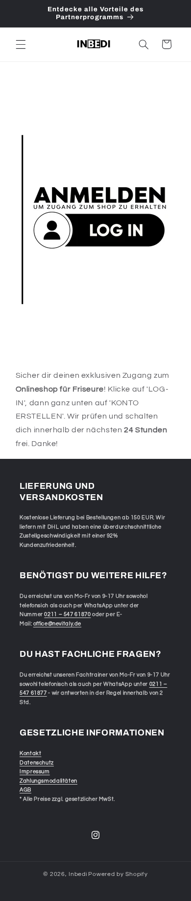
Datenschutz (37, 762)
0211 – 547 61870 (67, 614)
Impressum (35, 771)
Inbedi (78, 874)
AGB (25, 789)
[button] (20, 44)
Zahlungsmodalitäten (48, 781)
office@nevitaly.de (57, 623)
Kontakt (30, 753)
